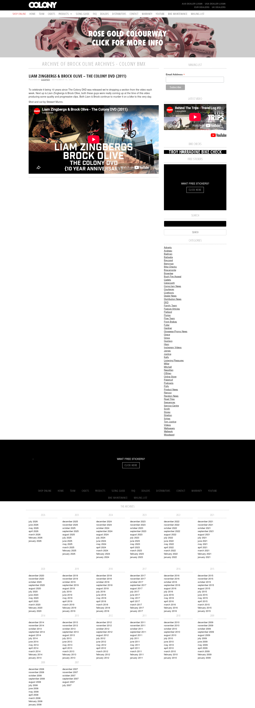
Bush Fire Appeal (172, 276)
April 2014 (33, 648)
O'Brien (167, 373)
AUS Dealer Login (192, 3)
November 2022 (171, 524)
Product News (171, 389)
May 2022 (169, 544)
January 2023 (136, 557)
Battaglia (168, 257)
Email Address (175, 74)
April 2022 (169, 547)
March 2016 (170, 604)
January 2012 (102, 657)
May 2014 (34, 644)
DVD (166, 302)
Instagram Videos (173, 347)
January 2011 (136, 657)
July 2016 (168, 591)
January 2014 (35, 657)
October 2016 (170, 582)
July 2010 (168, 638)
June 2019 (67, 594)
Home (32, 13)
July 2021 (202, 537)
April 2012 (101, 648)
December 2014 (36, 622)
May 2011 (135, 644)
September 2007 (70, 678)
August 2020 (35, 588)
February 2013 (69, 654)
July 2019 (66, 591)
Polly (166, 386)
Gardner (168, 328)
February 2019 (69, 607)
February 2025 (69, 550)
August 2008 (35, 681)
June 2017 (135, 594)
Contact (134, 13)
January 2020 (35, 611)
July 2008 (33, 685)
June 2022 (169, 540)
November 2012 (104, 625)
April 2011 (135, 648)
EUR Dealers (201, 7)
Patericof (168, 379)
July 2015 (202, 591)
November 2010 (171, 625)
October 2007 (68, 675)
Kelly (166, 357)
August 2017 (136, 588)
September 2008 (37, 678)
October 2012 (102, 628)
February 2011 (137, 654)
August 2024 (102, 534)
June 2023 (135, 540)
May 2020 (34, 598)
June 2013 (67, 641)
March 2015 (204, 604)
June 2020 (33, 594)
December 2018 (104, 575)
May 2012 (101, 644)
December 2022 (171, 521)
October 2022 (170, 528)
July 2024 (100, 537)
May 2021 (203, 544)
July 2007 (66, 685)
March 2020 (34, 604)
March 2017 (136, 604)
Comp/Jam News (172, 286)
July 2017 (134, 591)
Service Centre (171, 405)
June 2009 (202, 641)
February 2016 (171, 607)
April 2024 (101, 547)
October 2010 (170, 628)
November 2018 (104, 578)
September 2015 (206, 585)
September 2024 (104, 531)
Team (41, 13)
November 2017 (138, 578)
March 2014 (34, 651)
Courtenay (169, 289)
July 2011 (134, 638)
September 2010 (172, 631)
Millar (166, 363)
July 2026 (33, 521)
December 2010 (171, 622)
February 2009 (204, 654)
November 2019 (70, 578)
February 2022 (171, 553)
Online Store (170, 376)
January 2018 (102, 611)
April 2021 (202, 547)
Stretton (168, 415)
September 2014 (37, 631)
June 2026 (33, 524)
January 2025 (68, 553)
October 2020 (35, 582)
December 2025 (70, 521)
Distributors (119, 13)
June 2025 (67, 540)
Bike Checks (170, 266)
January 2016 (170, 611)
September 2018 (104, 585)
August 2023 (136, 534)
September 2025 (70, 531)
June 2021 (202, 540)
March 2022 (170, 550)
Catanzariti (169, 282)
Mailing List (197, 13)
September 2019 (70, 585)
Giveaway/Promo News (175, 331)
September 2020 (37, 585)
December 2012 (104, 622)
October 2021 (204, 528)
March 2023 (136, 550)
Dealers (104, 13)
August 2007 (68, 681)
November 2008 (36, 672)
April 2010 (169, 648)
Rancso (168, 392)
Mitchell (168, 366)
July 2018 (100, 591)
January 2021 (204, 557)
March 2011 (136, 651)
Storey (167, 412)
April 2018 (101, 601)
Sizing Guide (83, 13)
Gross (167, 337)
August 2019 (68, 588)
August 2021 (204, 534)
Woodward (169, 434)
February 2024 (103, 553)
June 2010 (169, 641)
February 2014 (35, 654)
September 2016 (172, 585)
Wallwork (168, 431)
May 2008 (34, 691)
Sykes (167, 418)
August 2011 (136, 635)
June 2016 (169, 594)
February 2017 (137, 607)
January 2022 (170, 557)
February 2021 (204, 553)
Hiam (166, 344)
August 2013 (68, 635)
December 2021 (205, 521)
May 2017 (135, 598)
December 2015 (205, 575)
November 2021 (205, 524)
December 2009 (205, 622)
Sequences (169, 402)
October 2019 (68, 582)
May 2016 (169, 598)
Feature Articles (172, 308)
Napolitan (168, 370)
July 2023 (134, 537)
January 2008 (35, 704)
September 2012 (104, 631)
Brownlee (168, 273)
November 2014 (36, 625)
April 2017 (135, 601)
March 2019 (68, 604)
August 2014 (35, 635)
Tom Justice (170, 421)
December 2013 (70, 622)
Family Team (170, 305)
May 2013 (67, 644)
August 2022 (170, 534)
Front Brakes (170, 321)
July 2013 (66, 638)
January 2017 (136, 611)
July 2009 (202, 638)
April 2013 (67, 648)
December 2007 (70, 669)
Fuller (166, 325)
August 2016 (170, 588)
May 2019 (67, 598)
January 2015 (204, 611)
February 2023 (137, 553)
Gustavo (168, 341)
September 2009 (206, 631)
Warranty (147, 13)
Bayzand (168, 260)
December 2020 (36, 575)
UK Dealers (219, 7)
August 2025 (68, 534)
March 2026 (34, 534)
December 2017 (138, 575)
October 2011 (136, 628)
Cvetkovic (169, 292)
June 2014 (33, 641)
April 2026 (33, 531)
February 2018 (103, 607)
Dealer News (170, 295)
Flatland (168, 311)
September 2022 (172, 531)
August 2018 (102, 588)
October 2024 (102, 528)
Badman (168, 253)
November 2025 (70, 524)
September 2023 (138, 531)
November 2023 (138, 524)
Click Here (195, 189)
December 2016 (171, 575)
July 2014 (33, 638)
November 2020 (36, 578)
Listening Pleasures (174, 360)
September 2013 (70, 631)
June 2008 (33, 688)
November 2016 (171, 578)
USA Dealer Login (215, 3)
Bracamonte (170, 270)
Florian (167, 315)
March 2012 (102, 651)
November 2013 (70, 625)
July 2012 (100, 638)
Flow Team (169, 318)
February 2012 (103, 654)
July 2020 (33, 591)
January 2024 (102, 557)
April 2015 (202, 601)
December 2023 (138, 521)
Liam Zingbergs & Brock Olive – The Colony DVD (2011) (77, 76)
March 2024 (102, 550)
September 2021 (206, 531)
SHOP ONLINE (19, 13)
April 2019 (67, 601)
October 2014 (35, 628)
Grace (167, 334)
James (167, 350)
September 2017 (138, 585)
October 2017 (136, 582)
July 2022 (168, 537)
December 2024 (104, 521)
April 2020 (33, 601)
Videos (167, 425)
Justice (167, 354)
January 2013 (68, 657)
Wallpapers (169, 428)
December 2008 (36, 669)
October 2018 (102, 582)
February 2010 (171, 654)
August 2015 (204, 588)
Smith (167, 408)
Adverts (168, 247)
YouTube (160, 13)
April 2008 (33, 694)
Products (64, 13)
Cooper (45, 79)
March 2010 (170, 651)
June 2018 (101, 594)
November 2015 (205, 578)
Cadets (51, 13)
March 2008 (34, 698)
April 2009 (202, 648)
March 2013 (68, 651)
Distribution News (172, 299)
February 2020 (35, 607)
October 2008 (35, 675)
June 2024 (101, 540)
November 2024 (104, 524)
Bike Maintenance (178, 13)
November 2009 (205, 625)
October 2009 (204, 628)
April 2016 (169, 601)
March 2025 (68, 547)
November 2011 (138, 625)
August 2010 (170, 635)
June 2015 (202, 594)
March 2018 (102, 604)
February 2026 (35, 537)
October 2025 (68, 528)
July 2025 (66, 537)
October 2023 (136, 528)
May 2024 (101, 544)
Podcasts (168, 383)
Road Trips (169, 399)
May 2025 (67, 544)
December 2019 (70, 575)
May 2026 (34, 528)
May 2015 (203, 598)
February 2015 (204, 607)
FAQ (95, 13)
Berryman (169, 263)
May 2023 (135, 544)
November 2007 (70, 672)
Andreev (168, 250)
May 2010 (169, 644)
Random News (171, 395)
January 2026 (35, 540)
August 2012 (102, 635)
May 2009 (203, 644)
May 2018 (101, 598)
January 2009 (204, 657)
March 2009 (204, 651)
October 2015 (204, 582)
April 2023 (135, 547)
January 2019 (68, 611)
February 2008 (35, 701)
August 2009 (204, 635)
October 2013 (68, 628)
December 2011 (138, 622)
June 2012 (101, 641)
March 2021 (204, 550)
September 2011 (138, 631)
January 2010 (170, 657)
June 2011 (135, 641)
